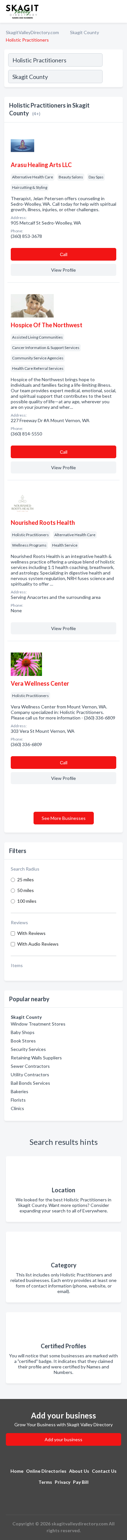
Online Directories (46, 1471)
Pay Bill (81, 1482)
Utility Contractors (30, 1074)
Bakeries (19, 1091)
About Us (79, 1471)
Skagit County (84, 32)
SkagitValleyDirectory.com (32, 32)
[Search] (112, 77)
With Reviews (31, 933)
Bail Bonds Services (30, 1083)
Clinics (17, 1108)
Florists (18, 1100)
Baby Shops (23, 1032)
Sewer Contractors (30, 1066)
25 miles (25, 879)
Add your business (63, 1439)
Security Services (28, 1049)
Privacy (62, 1482)
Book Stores (23, 1040)
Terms (45, 1482)
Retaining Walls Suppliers (36, 1057)
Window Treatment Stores (38, 1024)
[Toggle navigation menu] (118, 11)
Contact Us (104, 1471)
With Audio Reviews (38, 944)
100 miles (26, 901)
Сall (63, 254)
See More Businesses (64, 818)
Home (16, 1471)
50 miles (25, 890)
